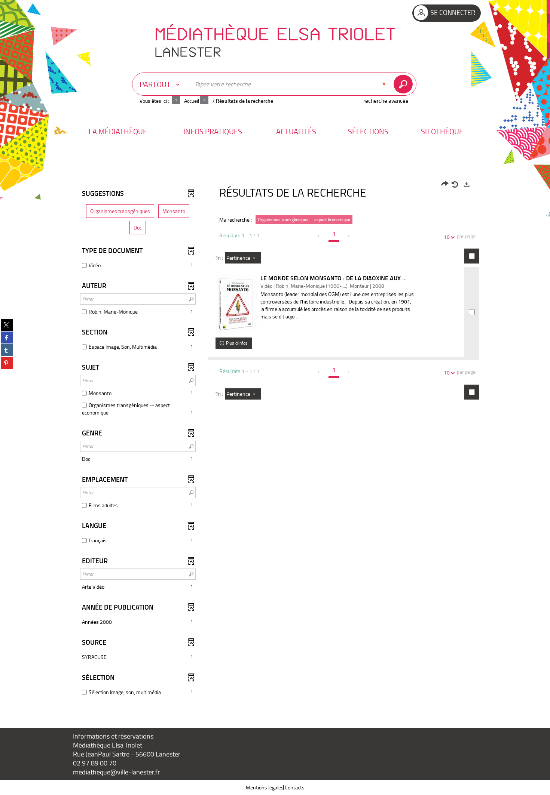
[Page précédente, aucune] (319, 236)
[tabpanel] (275, 439)
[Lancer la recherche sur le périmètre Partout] (404, 84)
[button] (118, 131)
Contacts (295, 787)
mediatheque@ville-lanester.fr (116, 771)
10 (447, 236)
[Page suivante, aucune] (349, 236)
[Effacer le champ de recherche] (385, 84)
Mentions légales (265, 787)
